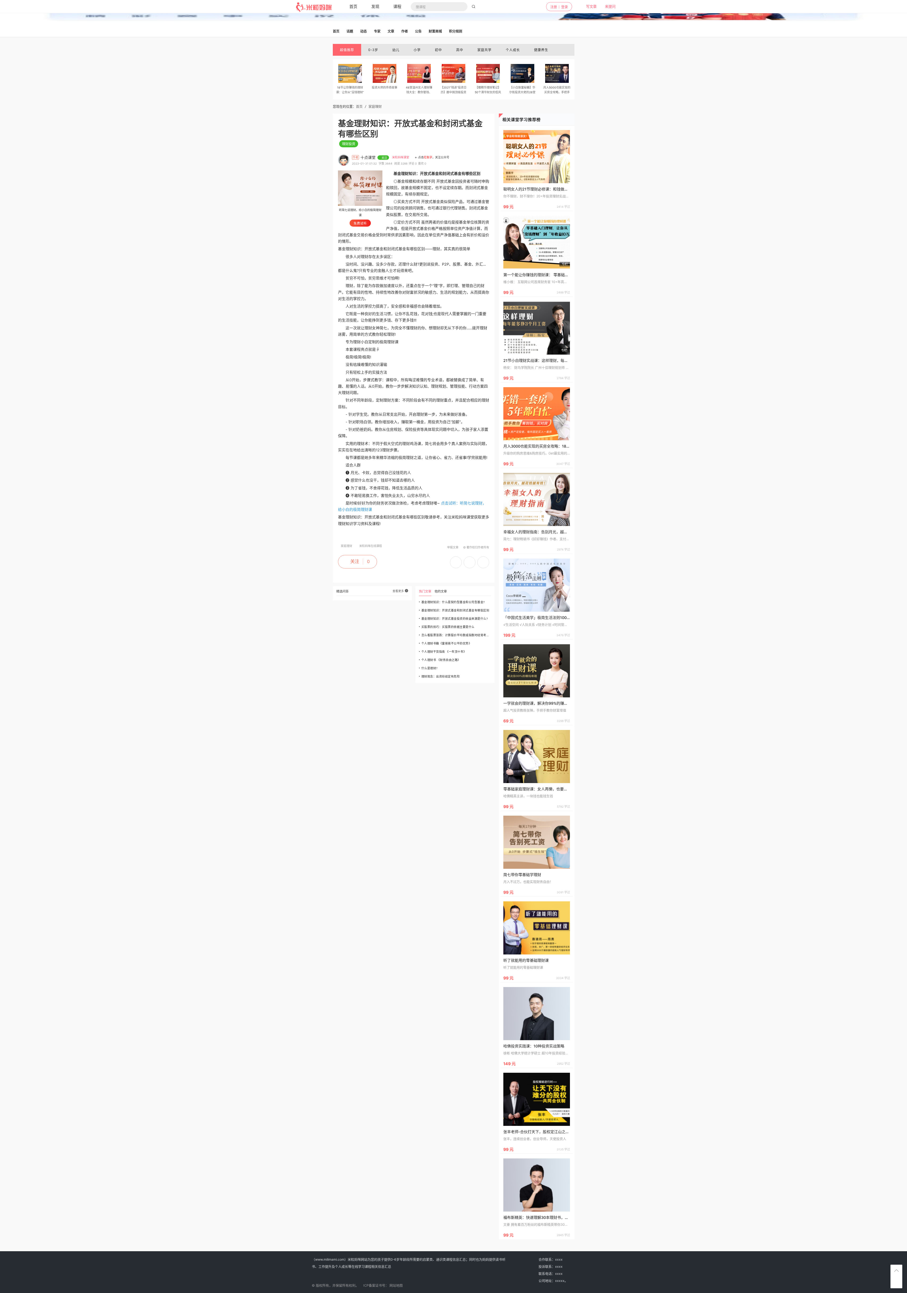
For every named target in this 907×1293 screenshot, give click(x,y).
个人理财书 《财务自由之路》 (441, 660)
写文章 (588, 6)
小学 (417, 50)
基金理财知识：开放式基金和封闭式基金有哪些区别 (455, 610)
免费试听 (360, 223)
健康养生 (541, 50)
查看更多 (399, 591)
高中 (459, 50)
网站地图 (396, 1285)
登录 (564, 7)
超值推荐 (347, 50)
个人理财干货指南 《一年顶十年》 (443, 651)
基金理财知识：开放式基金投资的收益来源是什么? (454, 618)
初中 (438, 50)
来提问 (607, 6)
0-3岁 (373, 50)
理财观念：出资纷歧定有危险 (440, 676)
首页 (359, 106)
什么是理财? (429, 668)
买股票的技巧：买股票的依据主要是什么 (448, 627)
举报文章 (452, 547)
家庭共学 (484, 50)
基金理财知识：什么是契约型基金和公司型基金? (453, 602)
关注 (354, 561)
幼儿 (395, 50)
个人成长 (513, 50)
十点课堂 (368, 157)
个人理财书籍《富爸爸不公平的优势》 (446, 643)
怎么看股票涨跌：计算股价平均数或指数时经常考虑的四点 (456, 635)
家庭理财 (375, 106)
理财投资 (348, 144)
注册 (553, 7)
